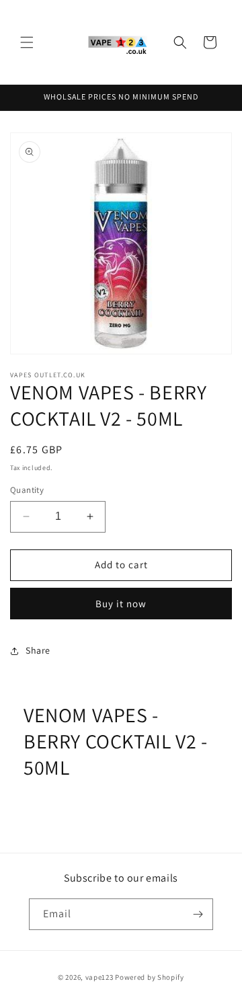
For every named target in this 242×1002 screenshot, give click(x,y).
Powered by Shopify (149, 977)
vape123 (99, 977)
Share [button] (38, 650)
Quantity (27, 490)
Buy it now (121, 603)
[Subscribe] (197, 914)
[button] (27, 42)
